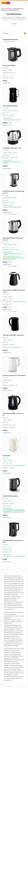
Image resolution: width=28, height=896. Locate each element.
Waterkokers (4, 10)
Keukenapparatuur (18, 8)
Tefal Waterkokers (14, 10)
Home (2, 8)
